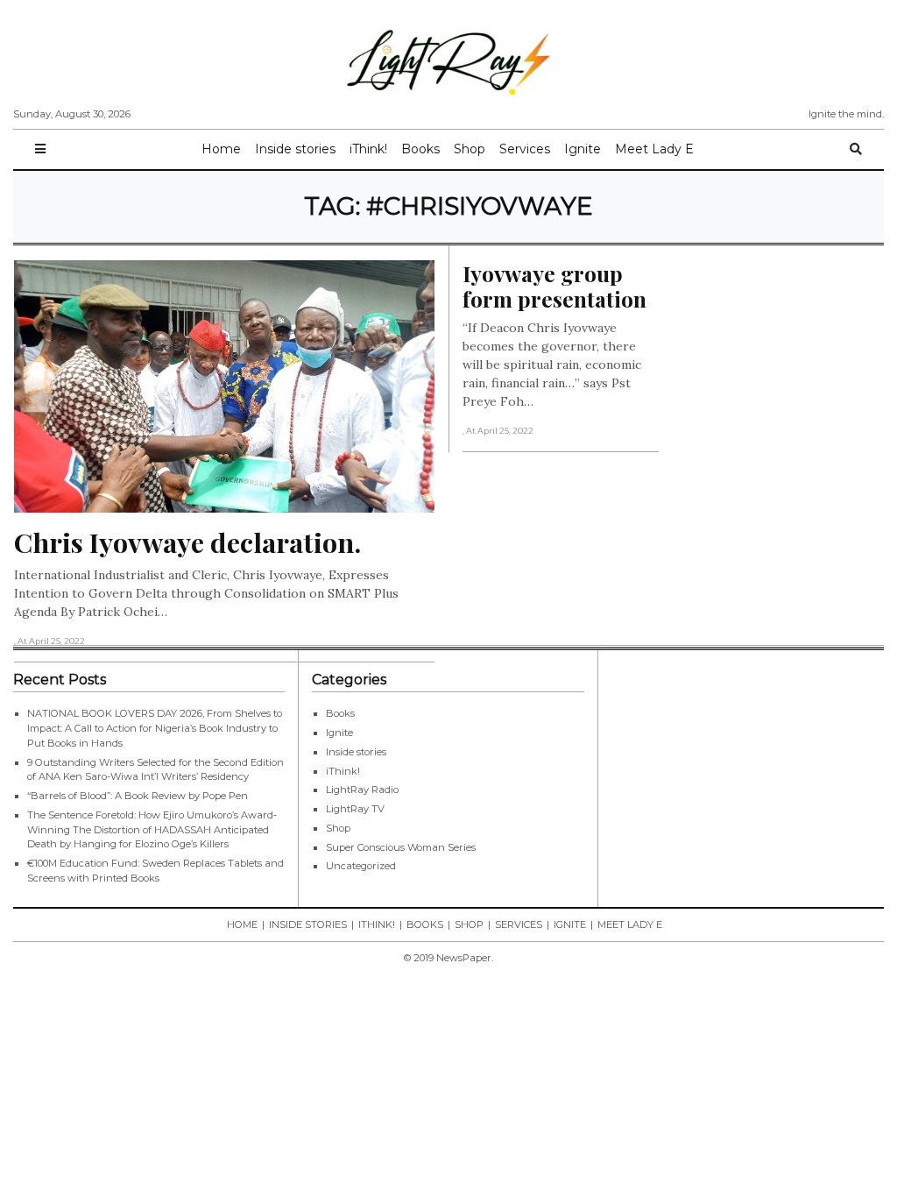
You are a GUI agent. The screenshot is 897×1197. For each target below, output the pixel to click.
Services (524, 149)
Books (420, 149)
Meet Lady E (654, 149)
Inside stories (295, 149)
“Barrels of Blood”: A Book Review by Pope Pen (137, 796)
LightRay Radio (362, 789)
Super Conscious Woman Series (401, 847)
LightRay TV (355, 809)
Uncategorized (361, 866)
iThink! (368, 149)
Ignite (582, 149)
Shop (469, 149)
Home (221, 149)
